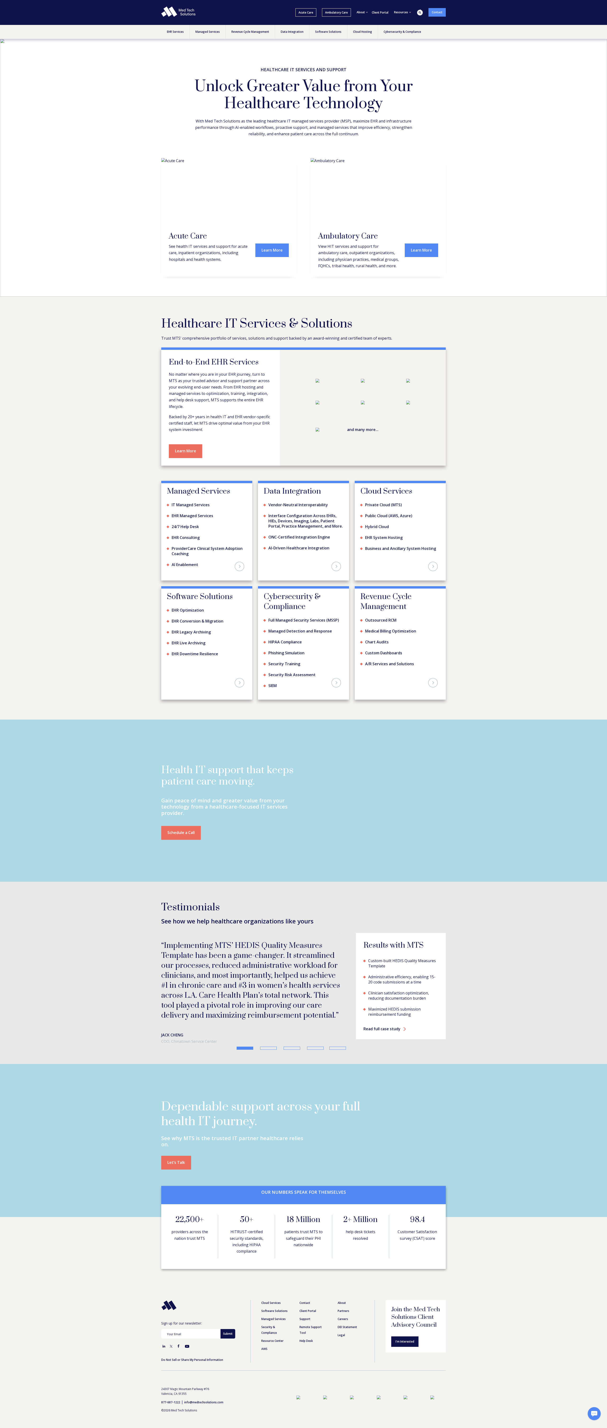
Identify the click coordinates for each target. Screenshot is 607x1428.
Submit (228, 1304)
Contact (437, 12)
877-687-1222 (170, 1372)
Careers (343, 1289)
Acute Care (306, 12)
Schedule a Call (181, 832)
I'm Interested (404, 1312)
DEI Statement (347, 1297)
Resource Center (272, 1311)
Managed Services (273, 1289)
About (342, 1273)
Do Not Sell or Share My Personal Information (192, 1330)
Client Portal (380, 12)
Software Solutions (274, 1281)
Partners (343, 1281)
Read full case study (381, 1002)
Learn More (272, 250)
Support (304, 1289)
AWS (264, 1319)
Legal (341, 1305)
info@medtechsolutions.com (203, 1372)
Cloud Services (271, 1273)
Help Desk (306, 1311)
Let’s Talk (176, 1132)
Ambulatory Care (336, 12)
